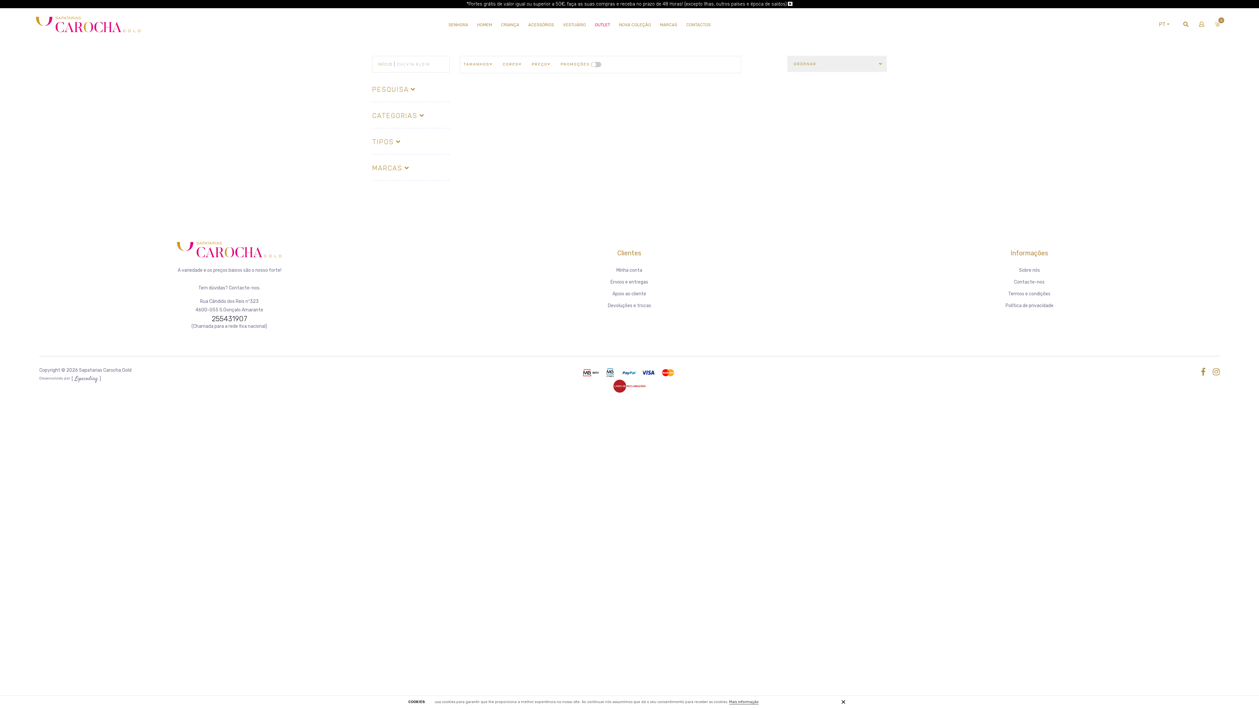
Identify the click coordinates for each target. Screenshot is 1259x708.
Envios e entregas (629, 282)
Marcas (668, 24)
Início (385, 64)
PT (1162, 24)
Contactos (698, 24)
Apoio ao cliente (629, 294)
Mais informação (744, 702)
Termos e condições (1029, 294)
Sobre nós (1029, 270)
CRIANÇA (510, 24)
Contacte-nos (1029, 282)
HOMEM (484, 24)
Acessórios (541, 24)
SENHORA (458, 24)
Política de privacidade (1029, 305)
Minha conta (629, 270)
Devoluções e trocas (629, 305)
